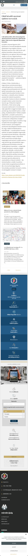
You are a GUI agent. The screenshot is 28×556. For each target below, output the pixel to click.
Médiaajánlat (4, 521)
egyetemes (7, 206)
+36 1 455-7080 (7, 486)
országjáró (7, 243)
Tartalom (6, 416)
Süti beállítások (14, 550)
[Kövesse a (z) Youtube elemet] (4, 1)
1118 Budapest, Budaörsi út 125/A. (12, 490)
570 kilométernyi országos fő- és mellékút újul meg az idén (13, 248)
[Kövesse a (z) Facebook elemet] (2, 1)
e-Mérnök (24, 5)
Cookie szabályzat (13, 554)
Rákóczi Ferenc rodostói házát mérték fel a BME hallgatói (12, 211)
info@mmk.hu (5, 482)
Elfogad (14, 543)
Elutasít (14, 547)
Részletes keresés (14, 423)
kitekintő (9, 21)
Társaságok (6, 414)
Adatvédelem (4, 497)
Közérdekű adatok (5, 499)
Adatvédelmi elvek (5, 523)
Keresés (14, 421)
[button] (26, 534)
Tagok (5, 411)
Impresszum (4, 519)
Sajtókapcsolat (5, 516)
